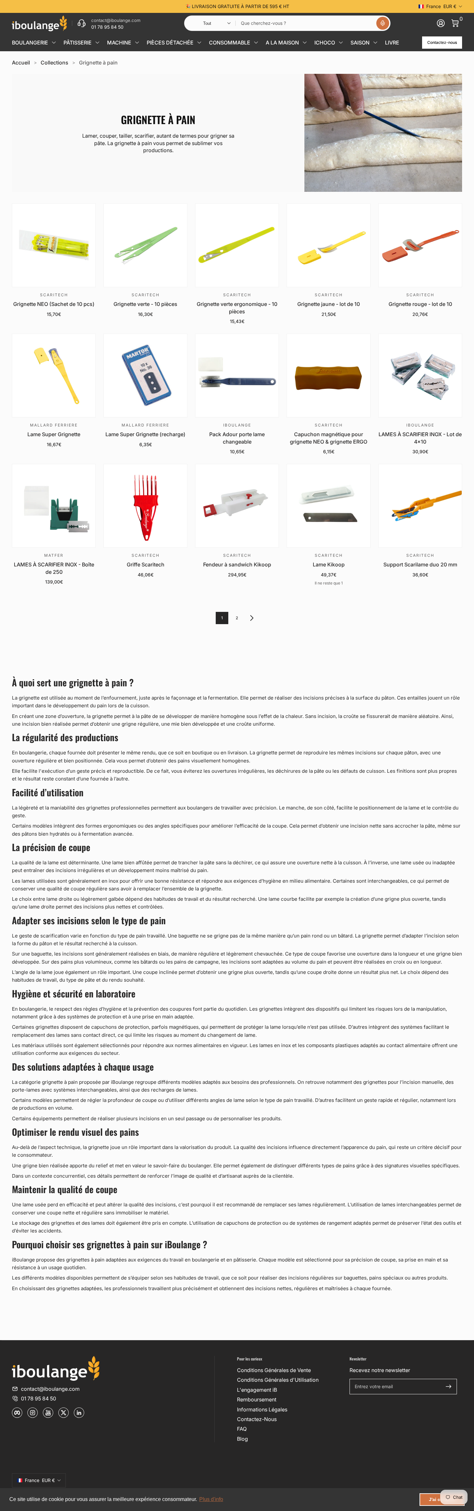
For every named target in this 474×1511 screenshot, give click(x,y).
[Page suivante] (252, 618)
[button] (382, 23)
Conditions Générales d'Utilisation (278, 1380)
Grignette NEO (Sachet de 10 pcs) (53, 304)
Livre (392, 42)
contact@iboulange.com (50, 1389)
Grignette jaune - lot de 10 (328, 304)
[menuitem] (290, 1370)
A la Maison (282, 42)
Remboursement (256, 1399)
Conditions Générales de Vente (274, 1370)
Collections (54, 62)
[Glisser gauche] (139, 6)
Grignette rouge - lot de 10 (420, 304)
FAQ (242, 1429)
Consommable (229, 42)
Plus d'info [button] (211, 1499)
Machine (119, 42)
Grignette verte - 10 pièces (145, 304)
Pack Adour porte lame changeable (237, 438)
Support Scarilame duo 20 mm (420, 564)
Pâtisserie (78, 42)
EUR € (441, 6)
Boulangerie (30, 42)
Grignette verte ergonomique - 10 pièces (237, 307)
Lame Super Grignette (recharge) (145, 434)
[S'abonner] (448, 1386)
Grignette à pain (98, 62)
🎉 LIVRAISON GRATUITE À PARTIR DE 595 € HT (237, 6)
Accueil (21, 62)
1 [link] (222, 617)
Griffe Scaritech (145, 564)
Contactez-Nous (257, 1419)
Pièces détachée (170, 42)
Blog (242, 1439)
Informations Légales (262, 1409)
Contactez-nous (442, 42)
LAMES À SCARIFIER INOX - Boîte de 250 (54, 568)
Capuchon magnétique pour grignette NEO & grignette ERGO (328, 438)
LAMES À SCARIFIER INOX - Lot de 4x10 (420, 438)
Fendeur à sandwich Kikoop (237, 564)
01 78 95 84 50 (38, 1398)
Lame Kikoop (329, 564)
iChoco (324, 42)
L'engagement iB (257, 1390)
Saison (360, 42)
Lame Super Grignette (53, 434)
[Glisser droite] (335, 6)
